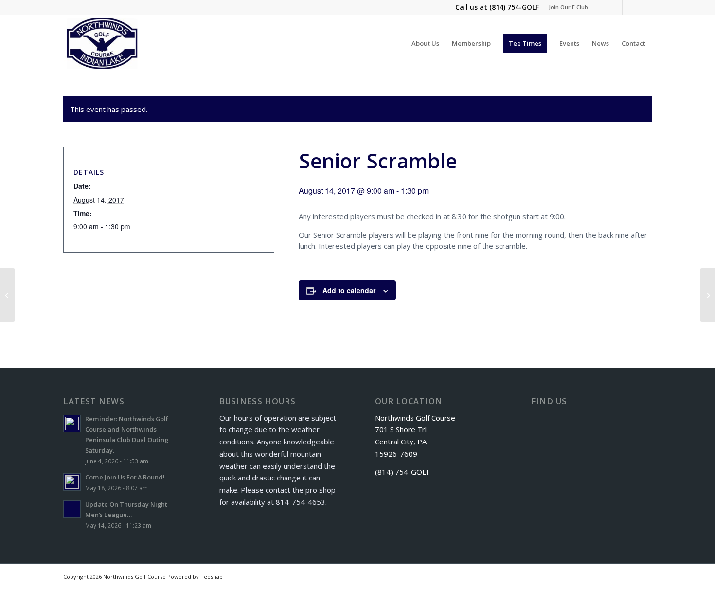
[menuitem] (566, 7)
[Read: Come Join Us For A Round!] (72, 482)
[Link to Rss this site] (630, 7)
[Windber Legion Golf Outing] (7, 295)
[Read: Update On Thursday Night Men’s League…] (72, 509)
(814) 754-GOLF (514, 7)
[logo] (102, 43)
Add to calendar (348, 290)
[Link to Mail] (644, 7)
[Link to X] (615, 7)
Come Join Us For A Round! (125, 477)
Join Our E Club (568, 7)
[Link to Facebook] (600, 7)
